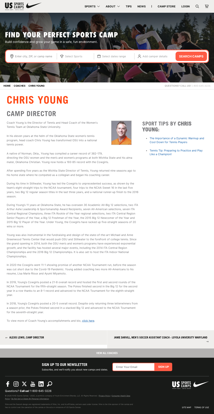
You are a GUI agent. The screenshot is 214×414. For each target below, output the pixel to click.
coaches (19, 85)
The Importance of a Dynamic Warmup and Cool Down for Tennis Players (177, 140)
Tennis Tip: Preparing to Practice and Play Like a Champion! (176, 152)
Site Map (186, 407)
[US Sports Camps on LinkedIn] (41, 384)
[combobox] (34, 56)
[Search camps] (49, 384)
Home (7, 85)
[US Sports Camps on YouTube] (32, 384)
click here (88, 320)
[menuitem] (92, 6)
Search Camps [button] (191, 56)
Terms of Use (201, 407)
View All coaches (107, 353)
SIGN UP (163, 366)
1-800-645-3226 (40, 391)
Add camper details (155, 56)
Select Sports (73, 56)
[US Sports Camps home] (23, 6)
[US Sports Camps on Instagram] (16, 384)
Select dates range (114, 56)
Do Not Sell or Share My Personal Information (30, 399)
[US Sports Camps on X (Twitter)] (24, 384)
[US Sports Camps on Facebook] (7, 384)
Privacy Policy (104, 396)
